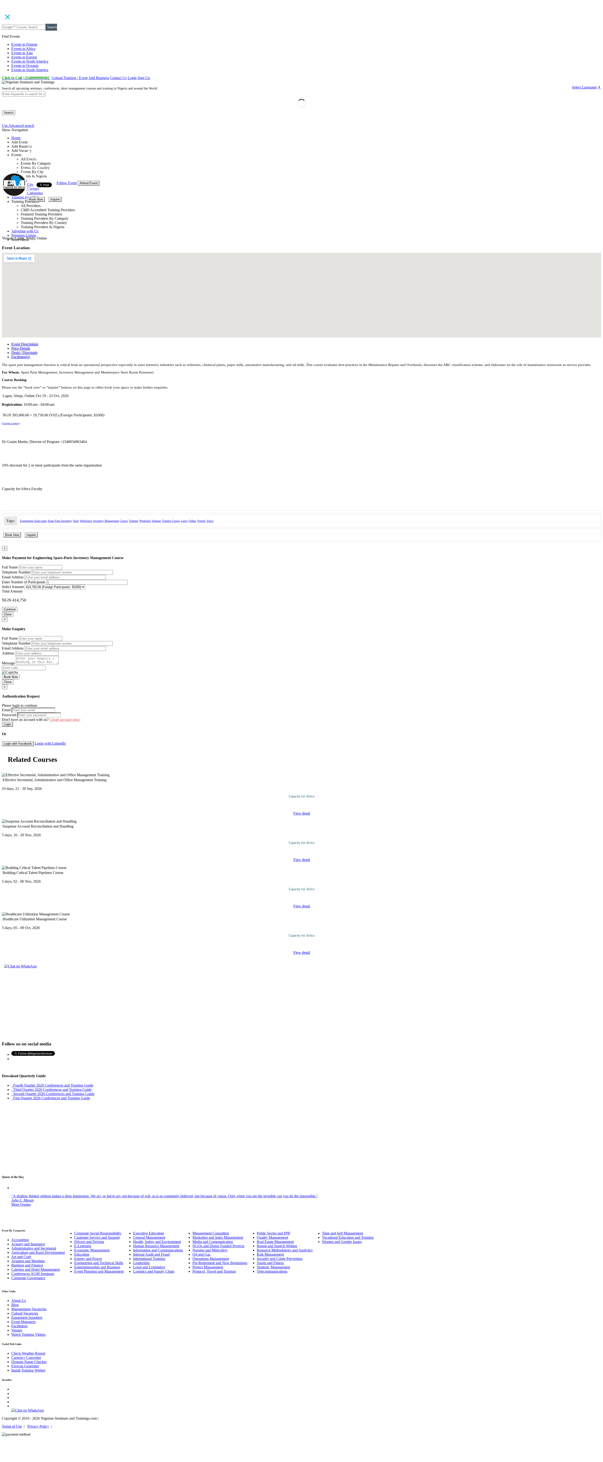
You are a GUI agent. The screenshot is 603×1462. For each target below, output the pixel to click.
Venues (16, 1330)
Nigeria (201, 521)
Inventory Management (106, 521)
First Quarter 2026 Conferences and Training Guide (50, 1098)
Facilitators (19, 1326)
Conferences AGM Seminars (32, 1274)
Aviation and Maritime (28, 1261)
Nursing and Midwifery (210, 1250)
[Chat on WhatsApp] (20, 966)
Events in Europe (24, 57)
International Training (149, 1259)
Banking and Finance (27, 1265)
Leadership (141, 1263)
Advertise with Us (24, 231)
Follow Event (67, 183)
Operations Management (210, 1259)
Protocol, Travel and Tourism (214, 1271)
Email (6, 710)
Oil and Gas (201, 1254)
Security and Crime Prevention (279, 1259)
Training (133, 521)
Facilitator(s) (20, 357)
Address (8, 653)
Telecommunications (272, 1271)
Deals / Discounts (24, 353)
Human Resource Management (156, 1246)
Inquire (55, 199)
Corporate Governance (28, 1278)
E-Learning (82, 1246)
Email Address (13, 577)
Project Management (207, 1267)
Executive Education (148, 1233)
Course (124, 521)
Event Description (24, 344)
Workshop (145, 521)
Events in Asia (22, 53)
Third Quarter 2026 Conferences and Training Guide (51, 1090)
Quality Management (272, 1237)
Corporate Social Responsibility (97, 1233)
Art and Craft (21, 1257)
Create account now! (64, 720)
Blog (15, 1305)
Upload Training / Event (70, 78)
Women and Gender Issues (342, 1242)
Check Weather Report (28, 1353)
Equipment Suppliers (26, 1318)
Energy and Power (88, 1259)
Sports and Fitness (270, 1263)
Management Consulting (210, 1233)
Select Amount (13, 587)
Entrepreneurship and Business (97, 1267)
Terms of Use (12, 1426)
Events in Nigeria (24, 44)
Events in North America (29, 61)
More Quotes (21, 1204)
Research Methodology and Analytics (285, 1250)
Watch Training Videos (28, 1334)
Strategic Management (273, 1267)
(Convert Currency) (11, 423)
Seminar (156, 521)
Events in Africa (23, 49)
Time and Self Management (342, 1233)
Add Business (98, 78)
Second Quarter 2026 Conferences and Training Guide (52, 1094)
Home (15, 138)
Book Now (36, 199)
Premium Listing (23, 235)
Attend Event (89, 183)
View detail (301, 813)
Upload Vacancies (24, 1313)
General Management (149, 1237)
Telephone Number (16, 572)
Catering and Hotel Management (35, 1269)
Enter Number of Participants (23, 582)
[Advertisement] (301, 1004)
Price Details (20, 348)
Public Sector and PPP (273, 1233)
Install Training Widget (28, 1370)
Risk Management (270, 1254)
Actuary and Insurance (28, 1244)
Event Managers (23, 1322)
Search (52, 27)
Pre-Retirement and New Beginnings (219, 1263)
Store (76, 521)
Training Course (171, 521)
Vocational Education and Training (348, 1237)
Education (81, 1254)
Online (192, 521)
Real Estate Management (275, 1242)
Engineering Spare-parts (33, 521)
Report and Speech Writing (277, 1246)
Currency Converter (26, 1358)
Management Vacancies (28, 1309)
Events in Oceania (24, 66)
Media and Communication (212, 1242)
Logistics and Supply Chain (153, 1271)
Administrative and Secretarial (33, 1248)
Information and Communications (158, 1250)
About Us (18, 1301)
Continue (10, 609)
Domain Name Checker (29, 1362)
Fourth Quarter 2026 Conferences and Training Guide (52, 1085)
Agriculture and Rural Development (38, 1253)
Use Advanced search (18, 126)
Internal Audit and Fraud (151, 1254)
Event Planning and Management (99, 1271)
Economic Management (92, 1250)
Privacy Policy (38, 1426)
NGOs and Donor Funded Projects (218, 1246)
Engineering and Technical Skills (98, 1263)
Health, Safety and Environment (157, 1242)
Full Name (10, 567)
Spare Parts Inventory (60, 521)
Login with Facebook (18, 743)
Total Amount (12, 591)
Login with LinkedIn (50, 743)
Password (9, 715)
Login (132, 78)
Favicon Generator (25, 1366)
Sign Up (144, 78)
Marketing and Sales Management (217, 1237)
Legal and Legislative (149, 1267)
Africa (209, 521)
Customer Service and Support (97, 1237)
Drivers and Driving (89, 1242)
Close (8, 614)
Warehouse (86, 521)
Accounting (20, 1240)
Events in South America (29, 70)
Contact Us (118, 78)
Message (8, 663)
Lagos (184, 521)
